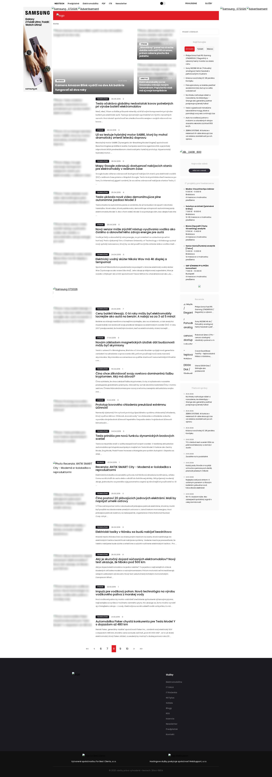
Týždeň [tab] (200, 49)
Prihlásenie (191, 3)
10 (127, 648)
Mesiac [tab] (210, 49)
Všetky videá (199, 170)
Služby (208, 3)
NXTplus (170, 697)
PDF (103, 3)
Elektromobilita (90, 3)
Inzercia (170, 718)
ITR (110, 3)
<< (87, 648)
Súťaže (169, 703)
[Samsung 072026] (115, 292)
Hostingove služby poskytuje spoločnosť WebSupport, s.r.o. (178, 761)
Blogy (169, 708)
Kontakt (170, 734)
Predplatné (73, 3)
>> (141, 648)
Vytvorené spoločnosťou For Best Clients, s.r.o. (93, 761)
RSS (168, 713)
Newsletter (121, 3)
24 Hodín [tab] (190, 49)
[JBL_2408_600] (199, 152)
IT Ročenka (171, 692)
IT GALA (170, 687)
